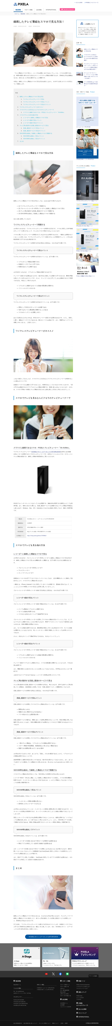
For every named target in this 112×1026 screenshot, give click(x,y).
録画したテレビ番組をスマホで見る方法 (31, 96)
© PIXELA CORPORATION (92, 1023)
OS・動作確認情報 (64, 990)
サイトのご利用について (44, 1023)
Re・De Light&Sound (19, 991)
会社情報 (39, 10)
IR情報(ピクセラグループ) (92, 2)
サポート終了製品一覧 (65, 995)
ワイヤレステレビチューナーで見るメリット (36, 102)
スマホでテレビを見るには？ (83, 986)
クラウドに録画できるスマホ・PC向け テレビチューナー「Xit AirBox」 (44, 112)
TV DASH (78, 999)
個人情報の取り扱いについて (30, 1023)
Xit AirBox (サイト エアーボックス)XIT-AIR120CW (45, 451)
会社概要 (62, 1005)
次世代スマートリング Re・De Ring (22, 993)
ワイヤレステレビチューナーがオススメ (31, 107)
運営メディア (82, 992)
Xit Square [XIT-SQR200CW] (20, 1003)
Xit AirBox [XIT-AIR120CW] (20, 1005)
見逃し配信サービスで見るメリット (33, 128)
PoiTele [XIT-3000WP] (19, 999)
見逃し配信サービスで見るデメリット (34, 130)
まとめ (22, 141)
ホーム (17, 13)
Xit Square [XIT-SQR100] (19, 1001)
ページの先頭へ (94, 975)
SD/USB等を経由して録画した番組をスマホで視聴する (36, 133)
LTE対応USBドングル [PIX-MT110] (45, 989)
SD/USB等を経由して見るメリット (33, 136)
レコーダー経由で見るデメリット (33, 123)
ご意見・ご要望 (63, 1023)
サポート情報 (28, 10)
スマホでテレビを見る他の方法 (29, 115)
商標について (55, 1023)
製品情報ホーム (17, 984)
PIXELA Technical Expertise (83, 984)
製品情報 (18, 10)
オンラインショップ (67, 10)
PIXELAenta (79, 995)
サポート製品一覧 (64, 986)
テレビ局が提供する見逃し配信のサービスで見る (34, 125)
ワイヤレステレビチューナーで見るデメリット (37, 104)
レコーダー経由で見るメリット (32, 120)
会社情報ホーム (64, 1003)
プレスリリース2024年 (65, 1006)
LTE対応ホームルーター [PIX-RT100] (45, 987)
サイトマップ (82, 1013)
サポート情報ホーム (65, 984)
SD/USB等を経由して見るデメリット (34, 138)
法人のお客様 (79, 2)
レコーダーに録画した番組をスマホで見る (35, 117)
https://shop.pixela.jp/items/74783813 (36, 535)
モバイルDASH (80, 997)
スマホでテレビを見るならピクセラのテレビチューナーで (37, 109)
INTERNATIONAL (51, 10)
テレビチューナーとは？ (82, 988)
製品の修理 (63, 992)
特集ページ (81, 981)
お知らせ (62, 988)
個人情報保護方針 (18, 1023)
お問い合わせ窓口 (64, 993)
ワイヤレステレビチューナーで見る (33, 99)
